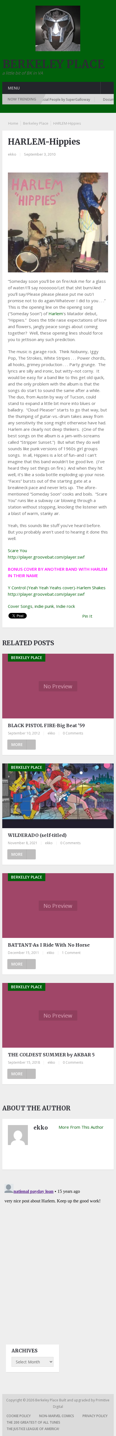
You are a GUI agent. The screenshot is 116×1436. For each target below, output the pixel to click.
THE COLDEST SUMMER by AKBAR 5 (51, 1055)
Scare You (17, 550)
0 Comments (73, 733)
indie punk (44, 606)
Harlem (55, 313)
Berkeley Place (35, 123)
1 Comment (71, 952)
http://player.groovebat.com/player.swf (46, 557)
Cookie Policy (18, 1415)
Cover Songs (20, 606)
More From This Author (81, 1127)
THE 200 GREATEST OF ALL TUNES (33, 1422)
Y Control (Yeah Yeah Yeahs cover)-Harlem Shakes (57, 587)
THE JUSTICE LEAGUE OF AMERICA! (32, 1428)
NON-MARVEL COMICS (56, 1415)
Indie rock (65, 606)
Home (13, 123)
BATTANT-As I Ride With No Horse (49, 945)
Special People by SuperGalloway (54, 99)
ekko (12, 154)
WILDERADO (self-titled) (37, 835)
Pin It (87, 616)
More (17, 744)
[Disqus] (58, 1252)
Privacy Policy (95, 1415)
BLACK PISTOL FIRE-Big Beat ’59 (46, 725)
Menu (14, 88)
